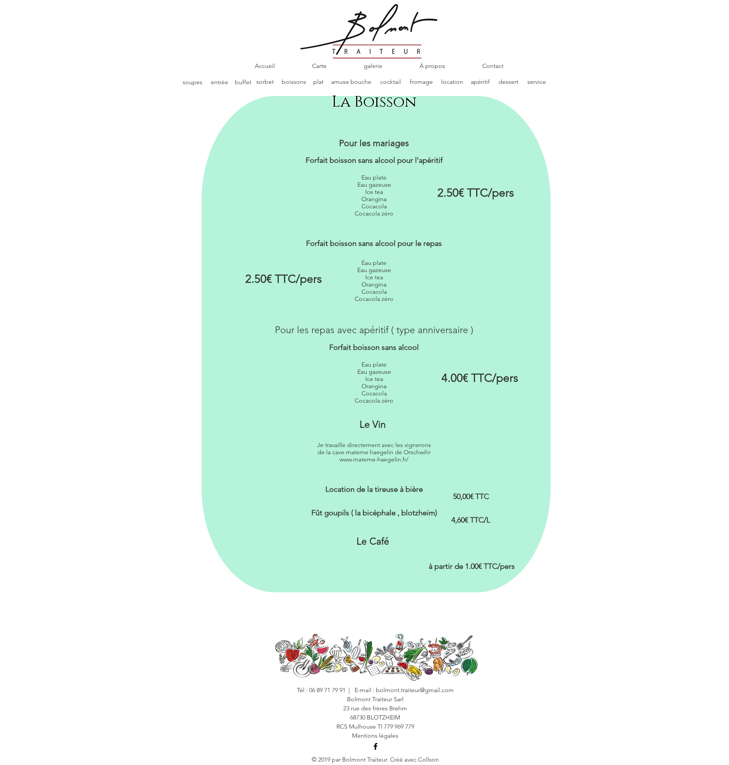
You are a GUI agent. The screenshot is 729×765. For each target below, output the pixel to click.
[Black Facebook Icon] (375, 746)
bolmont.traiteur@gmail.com (415, 690)
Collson (428, 759)
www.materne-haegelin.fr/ (374, 459)
